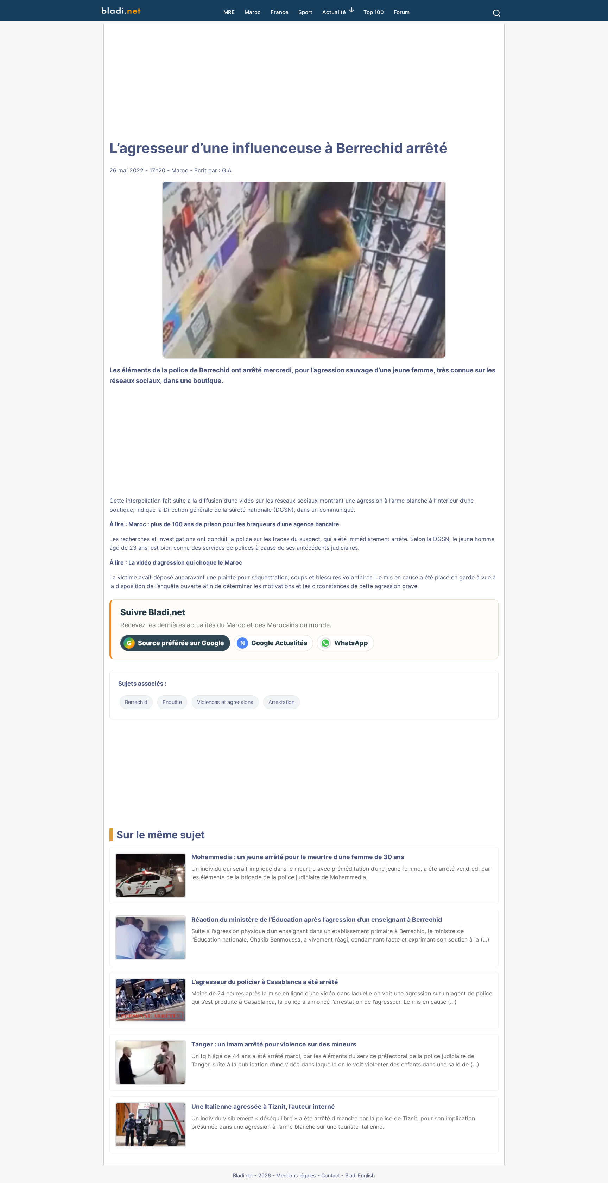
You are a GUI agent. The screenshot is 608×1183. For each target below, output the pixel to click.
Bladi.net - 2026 (252, 1175)
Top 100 (373, 12)
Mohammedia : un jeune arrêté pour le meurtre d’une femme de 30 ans (297, 857)
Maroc (253, 12)
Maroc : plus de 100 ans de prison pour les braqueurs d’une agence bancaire (233, 524)
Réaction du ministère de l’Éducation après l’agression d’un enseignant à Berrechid (316, 919)
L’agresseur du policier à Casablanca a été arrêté (264, 982)
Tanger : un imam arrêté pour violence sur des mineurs (273, 1044)
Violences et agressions (225, 702)
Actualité (334, 12)
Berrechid (136, 702)
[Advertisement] (304, 81)
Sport (305, 12)
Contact (330, 1175)
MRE (229, 12)
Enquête (172, 702)
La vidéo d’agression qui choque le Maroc (185, 562)
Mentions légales (296, 1175)
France (280, 12)
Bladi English (360, 1175)
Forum (402, 12)
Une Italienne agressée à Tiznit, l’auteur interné (263, 1106)
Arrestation (281, 702)
